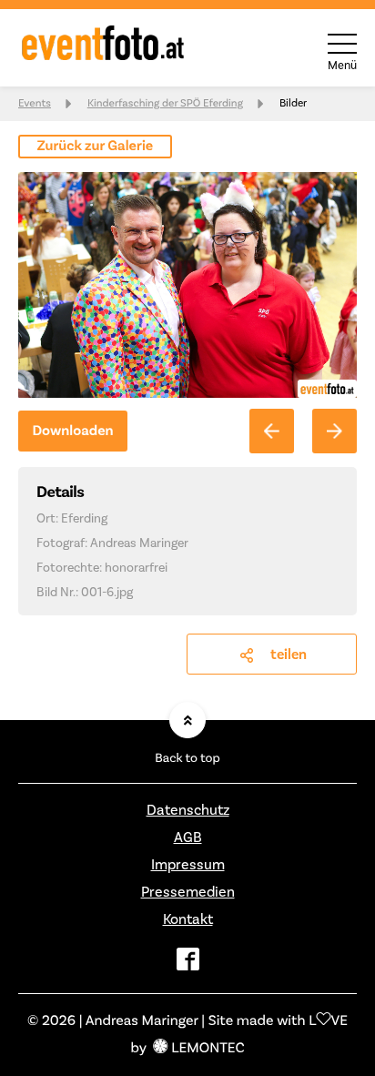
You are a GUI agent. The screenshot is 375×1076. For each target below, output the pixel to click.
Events (34, 103)
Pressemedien (188, 892)
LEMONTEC (207, 1049)
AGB (188, 837)
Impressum (188, 865)
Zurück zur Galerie (95, 146)
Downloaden (72, 431)
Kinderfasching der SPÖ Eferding (165, 103)
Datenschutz (188, 810)
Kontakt (188, 919)
